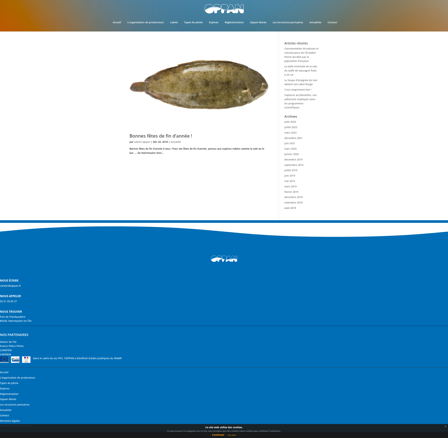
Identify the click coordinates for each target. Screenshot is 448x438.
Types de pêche (193, 22)
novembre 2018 (293, 202)
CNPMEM (5, 354)
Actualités (315, 22)
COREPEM (6, 350)
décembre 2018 (293, 197)
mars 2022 (290, 132)
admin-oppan (142, 141)
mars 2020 (290, 148)
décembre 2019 (293, 159)
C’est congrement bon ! (298, 89)
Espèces (213, 22)
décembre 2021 (293, 138)
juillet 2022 (290, 127)
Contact (332, 22)
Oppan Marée (258, 22)
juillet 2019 (290, 170)
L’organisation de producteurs (145, 22)
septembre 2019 (293, 165)
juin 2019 (289, 175)
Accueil (117, 22)
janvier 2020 (291, 154)
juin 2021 (289, 143)
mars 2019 (290, 186)
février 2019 (291, 191)
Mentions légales (10, 420)
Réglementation (234, 22)
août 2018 (290, 208)
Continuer (218, 434)
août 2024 (290, 121)
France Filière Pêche (12, 346)
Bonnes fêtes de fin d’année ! (161, 136)
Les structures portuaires (288, 22)
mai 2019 (289, 181)
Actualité (176, 141)
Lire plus (232, 434)
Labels (174, 22)
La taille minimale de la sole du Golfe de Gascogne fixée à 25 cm (300, 70)
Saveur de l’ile (8, 341)
